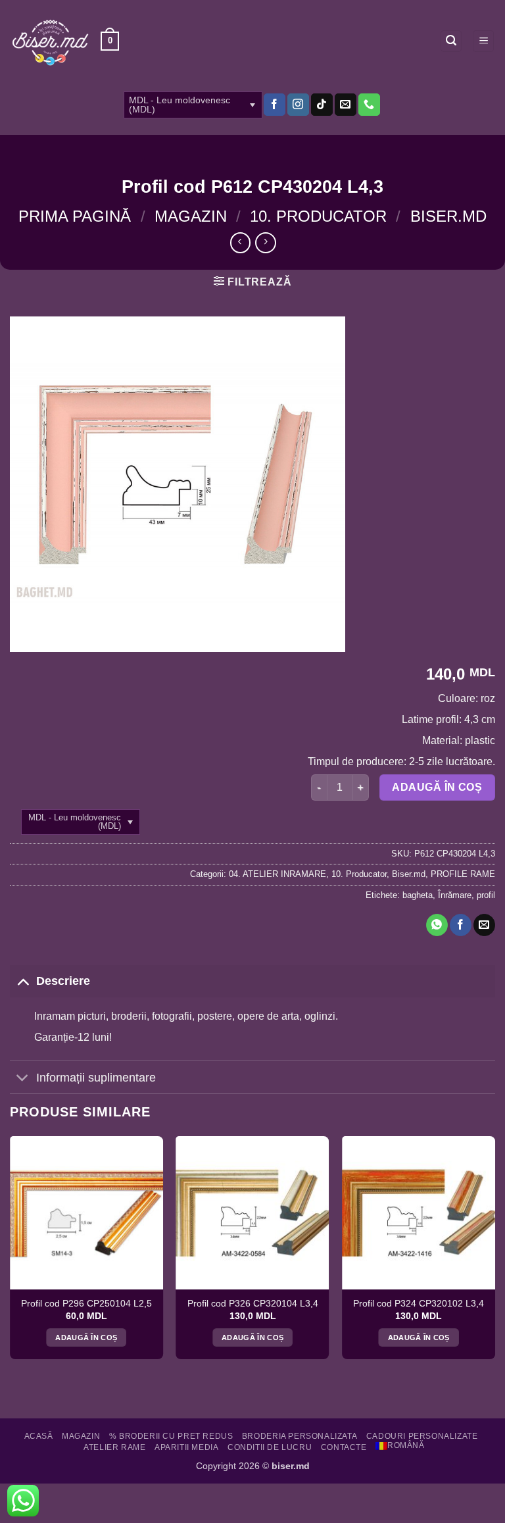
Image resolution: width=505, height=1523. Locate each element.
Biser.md (448, 216)
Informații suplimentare (96, 1077)
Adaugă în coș (437, 787)
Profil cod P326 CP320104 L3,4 (252, 1304)
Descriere (63, 980)
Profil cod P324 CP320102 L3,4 (418, 1304)
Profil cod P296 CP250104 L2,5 (86, 1304)
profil (486, 895)
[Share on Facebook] (460, 925)
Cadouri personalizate (422, 1436)
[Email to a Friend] (484, 925)
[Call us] (369, 104)
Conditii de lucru (270, 1447)
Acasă (38, 1436)
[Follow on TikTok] (322, 104)
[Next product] (240, 242)
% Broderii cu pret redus (171, 1436)
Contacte (344, 1447)
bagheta (417, 895)
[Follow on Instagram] (298, 104)
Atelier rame (114, 1447)
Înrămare (454, 895)
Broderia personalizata (299, 1436)
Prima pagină (74, 216)
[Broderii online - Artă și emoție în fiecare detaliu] (50, 41)
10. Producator (318, 216)
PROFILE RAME (463, 874)
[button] (110, 41)
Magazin (191, 216)
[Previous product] (265, 242)
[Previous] (10, 1252)
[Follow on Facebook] (274, 104)
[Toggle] (23, 980)
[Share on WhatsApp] (437, 925)
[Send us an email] (345, 104)
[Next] (494, 1252)
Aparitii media (187, 1447)
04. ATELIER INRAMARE (277, 874)
